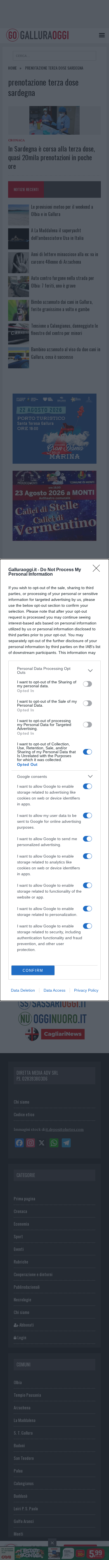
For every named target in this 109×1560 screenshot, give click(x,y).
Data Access (54, 990)
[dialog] (54, 780)
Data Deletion (23, 990)
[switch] (87, 684)
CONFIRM (33, 970)
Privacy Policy (86, 990)
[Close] (98, 570)
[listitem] (54, 670)
